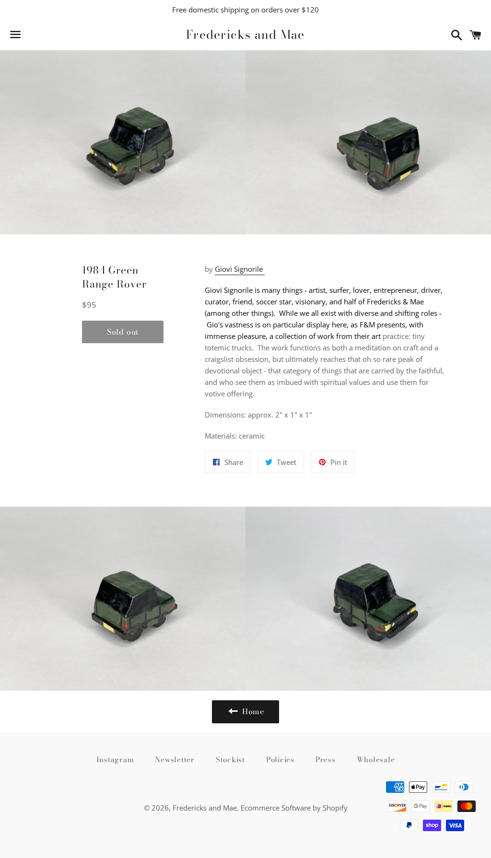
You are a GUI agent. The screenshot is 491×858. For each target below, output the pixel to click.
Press (326, 759)
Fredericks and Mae (245, 34)
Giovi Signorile (240, 269)
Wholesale (376, 759)
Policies (280, 759)
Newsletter (175, 759)
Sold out (123, 331)
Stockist (230, 759)
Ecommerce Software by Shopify (294, 807)
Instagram (115, 759)
